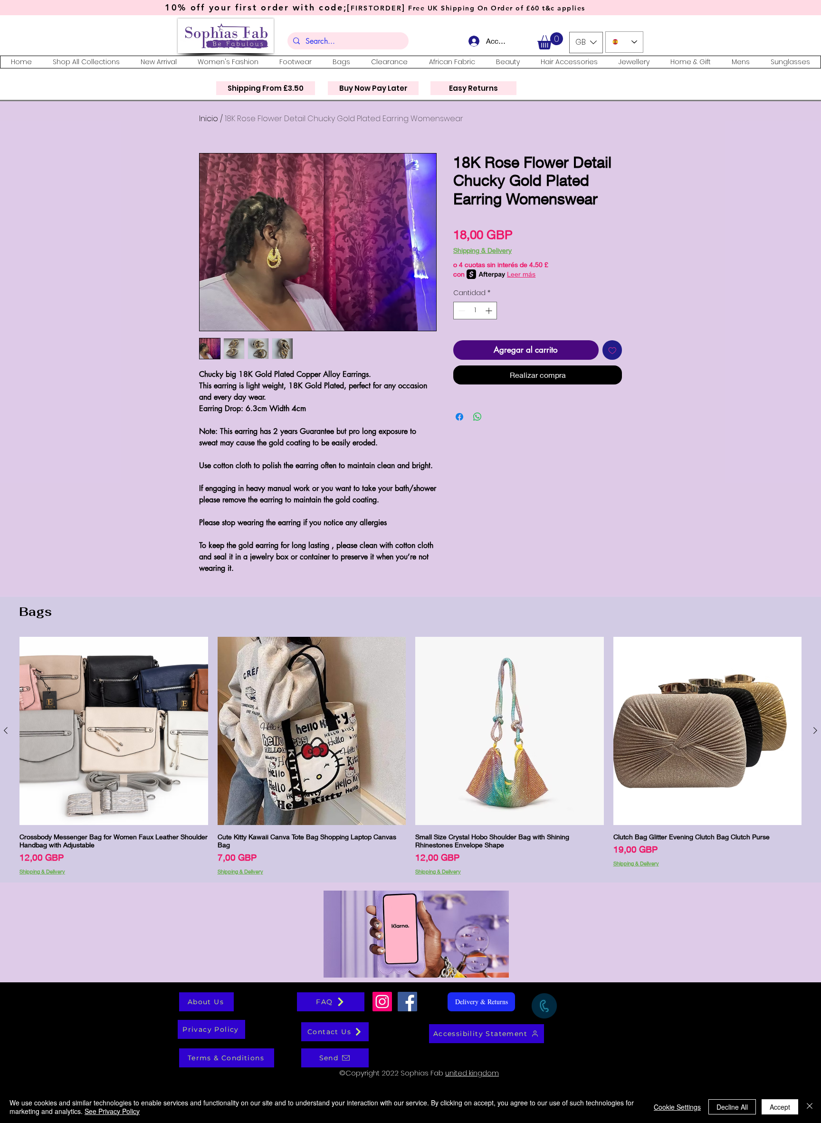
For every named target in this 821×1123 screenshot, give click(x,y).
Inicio (208, 118)
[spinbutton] (475, 310)
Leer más (521, 274)
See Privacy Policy (112, 1111)
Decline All (732, 1107)
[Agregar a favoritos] (612, 350)
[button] (550, 40)
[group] (410, 755)
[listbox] (586, 42)
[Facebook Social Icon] (407, 1001)
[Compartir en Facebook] (459, 416)
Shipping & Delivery (482, 250)
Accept (780, 1107)
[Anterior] (5, 730)
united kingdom (472, 1073)
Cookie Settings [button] (677, 1107)
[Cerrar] (809, 1106)
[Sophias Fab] (382, 1001)
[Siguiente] (815, 730)
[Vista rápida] (113, 731)
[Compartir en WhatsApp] (477, 416)
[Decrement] (461, 310)
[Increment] (490, 310)
